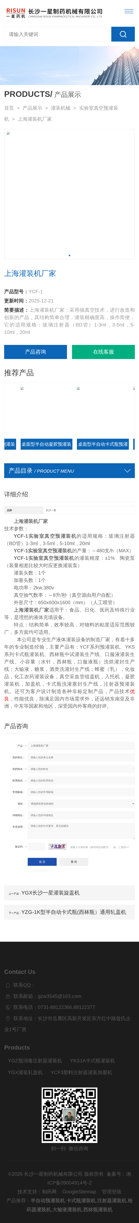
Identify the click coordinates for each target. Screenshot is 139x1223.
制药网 (49, 1191)
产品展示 (32, 108)
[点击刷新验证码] (58, 847)
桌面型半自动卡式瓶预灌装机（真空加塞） (89, 446)
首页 (9, 108)
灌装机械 (60, 108)
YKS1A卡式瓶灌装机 (92, 1060)
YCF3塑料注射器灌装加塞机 (81, 1072)
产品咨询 (35, 352)
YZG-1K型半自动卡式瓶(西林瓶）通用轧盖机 (73, 912)
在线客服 (103, 352)
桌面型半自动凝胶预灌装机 (33, 446)
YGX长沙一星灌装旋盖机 (50, 893)
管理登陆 (111, 1191)
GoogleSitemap (79, 1191)
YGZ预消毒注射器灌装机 (35, 1060)
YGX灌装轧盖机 (25, 1072)
